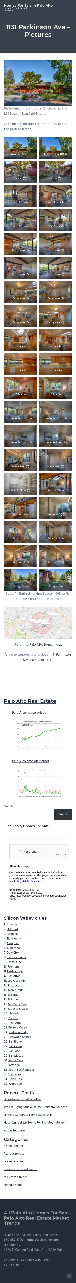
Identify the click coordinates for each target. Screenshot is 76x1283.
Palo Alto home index (45, 645)
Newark (14, 1013)
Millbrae (13, 994)
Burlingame (14, 938)
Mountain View (18, 1009)
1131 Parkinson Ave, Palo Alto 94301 (47, 657)
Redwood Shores (20, 1037)
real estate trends (15, 1177)
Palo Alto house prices (29, 713)
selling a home (13, 1185)
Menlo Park (15, 990)
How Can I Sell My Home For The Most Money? (35, 1122)
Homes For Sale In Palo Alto (28, 5)
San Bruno (15, 1041)
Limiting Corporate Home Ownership (28, 1115)
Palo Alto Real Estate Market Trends (36, 1220)
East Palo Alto (16, 957)
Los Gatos (15, 985)
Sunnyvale (14, 1074)
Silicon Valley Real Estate (40, 1235)
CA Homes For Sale (14, 1260)
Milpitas (13, 999)
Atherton (12, 924)
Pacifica (13, 1018)
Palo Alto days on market (30, 761)
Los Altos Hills (17, 980)
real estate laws (14, 1161)
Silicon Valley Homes (38, 1260)
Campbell (13, 943)
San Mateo (16, 1055)
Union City (15, 1079)
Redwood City (18, 1032)
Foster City (14, 962)
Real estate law (14, 1153)
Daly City (13, 952)
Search (8, 806)
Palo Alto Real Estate (30, 701)
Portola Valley (17, 1027)
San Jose (14, 1051)
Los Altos (14, 976)
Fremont (13, 966)
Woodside (15, 1083)
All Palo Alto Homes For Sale (36, 1212)
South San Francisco (21, 1069)
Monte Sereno (17, 1004)
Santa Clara (15, 1060)
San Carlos (15, 1046)
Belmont (12, 929)
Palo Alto (15, 1023)
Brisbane (12, 934)
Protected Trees (15, 1130)
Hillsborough (15, 971)
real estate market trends (21, 1169)
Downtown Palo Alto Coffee (22, 1099)
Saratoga (14, 1065)
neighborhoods (14, 1146)
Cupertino (13, 948)
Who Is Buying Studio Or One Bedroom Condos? (35, 1107)
